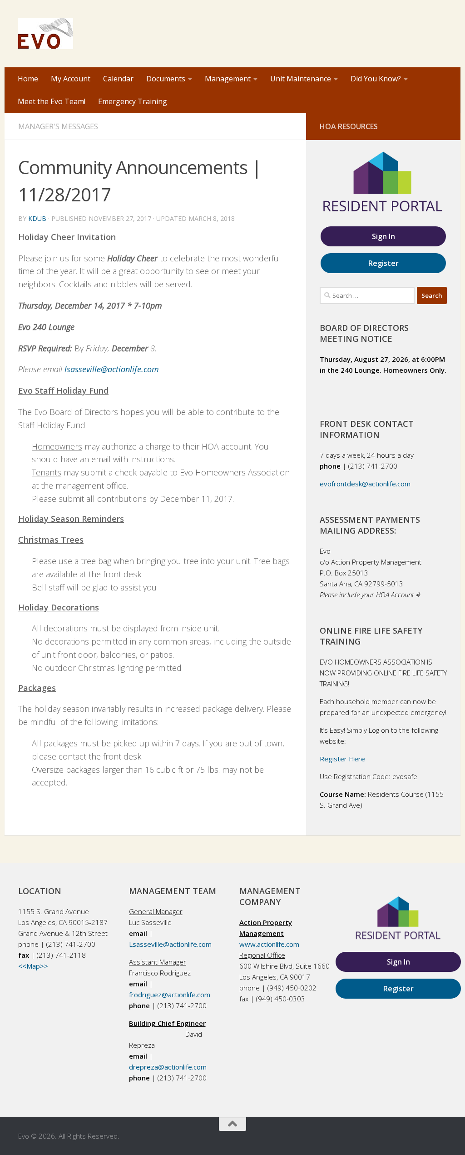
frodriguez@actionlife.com (169, 994)
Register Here (342, 758)
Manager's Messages (58, 126)
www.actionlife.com (269, 944)
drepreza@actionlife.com (168, 1066)
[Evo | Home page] (45, 33)
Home (28, 79)
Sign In (383, 236)
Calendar (118, 79)
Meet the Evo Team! (51, 101)
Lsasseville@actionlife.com (170, 944)
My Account (70, 79)
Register (383, 263)
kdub (37, 218)
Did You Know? (376, 79)
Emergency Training (132, 101)
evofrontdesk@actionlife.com (365, 483)
